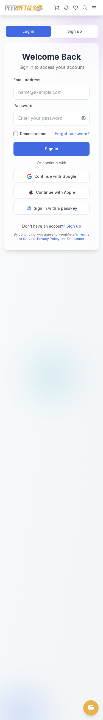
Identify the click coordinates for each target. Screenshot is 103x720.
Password (22, 105)
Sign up (74, 31)
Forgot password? (72, 133)
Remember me (33, 133)
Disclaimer (75, 239)
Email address (26, 79)
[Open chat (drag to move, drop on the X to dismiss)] (91, 708)
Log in (28, 31)
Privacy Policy (48, 239)
